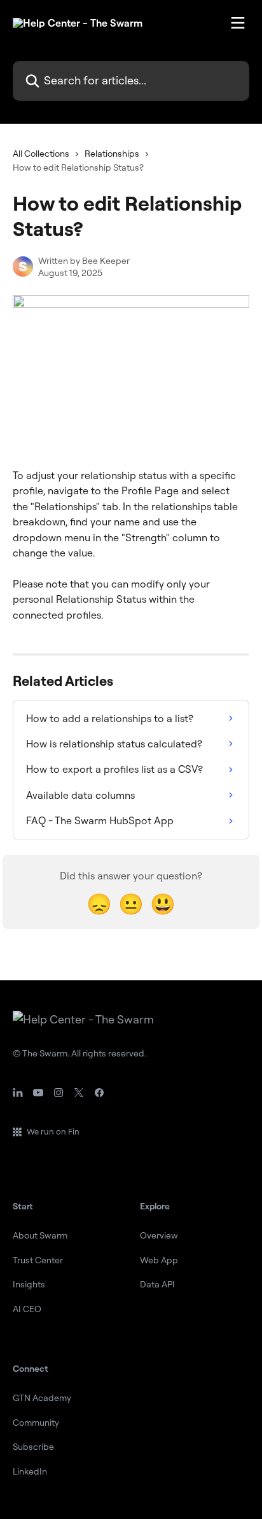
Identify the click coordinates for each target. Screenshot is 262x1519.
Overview (159, 1235)
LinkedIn (30, 1471)
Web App (159, 1260)
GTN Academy (42, 1398)
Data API (157, 1284)
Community (36, 1422)
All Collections (41, 153)
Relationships (112, 153)
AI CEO (27, 1309)
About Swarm (40, 1235)
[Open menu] (237, 22)
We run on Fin (53, 1131)
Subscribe (33, 1446)
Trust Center (38, 1260)
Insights (29, 1284)
